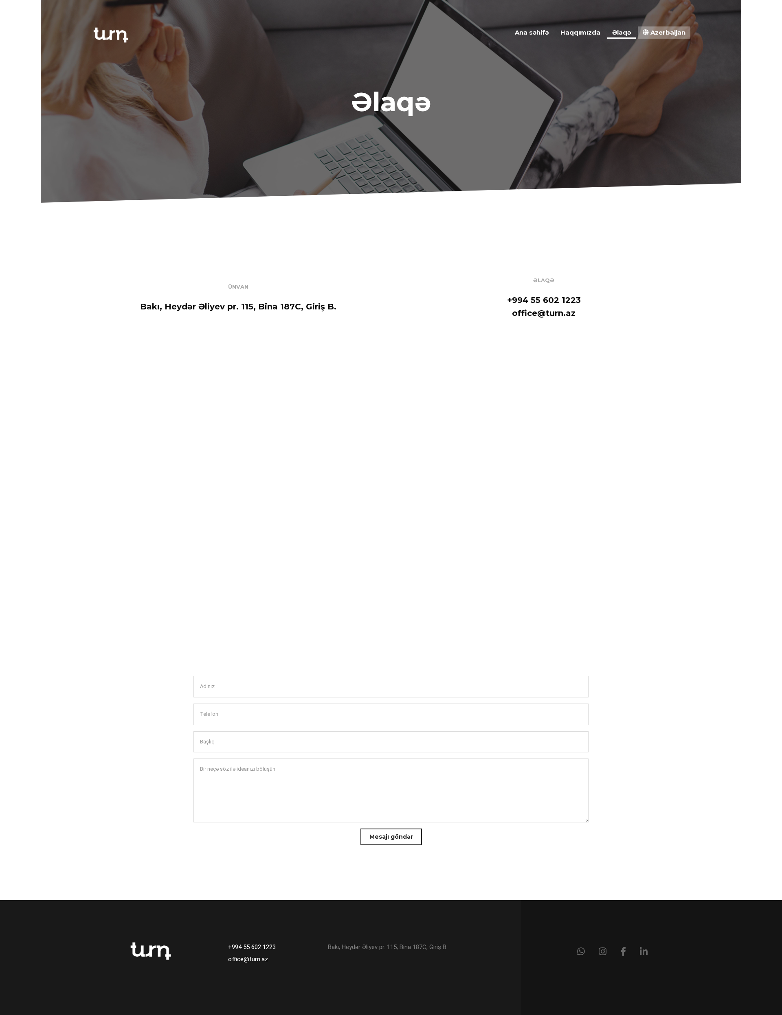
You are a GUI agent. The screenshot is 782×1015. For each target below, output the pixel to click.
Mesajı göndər (391, 836)
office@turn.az (248, 959)
